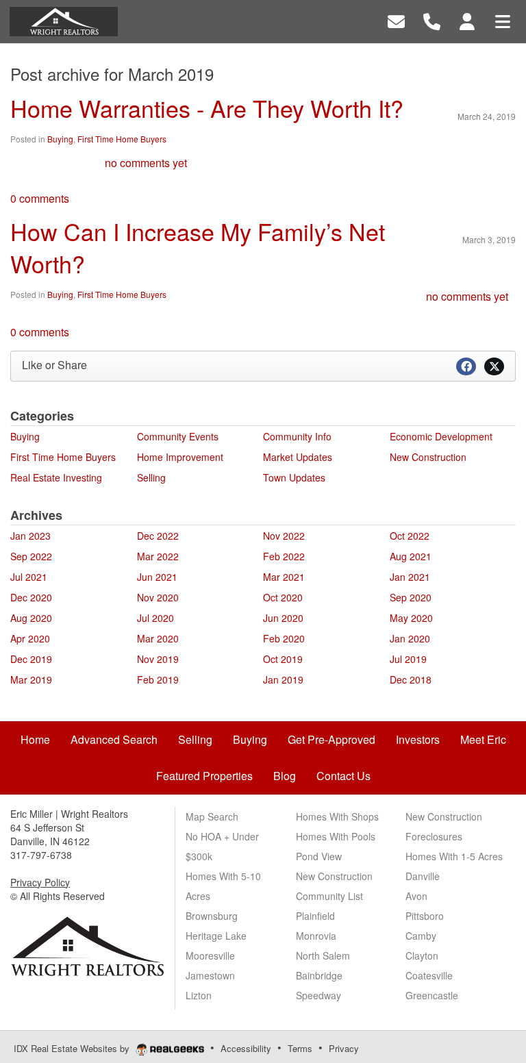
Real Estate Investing (56, 477)
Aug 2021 (410, 556)
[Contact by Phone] (431, 20)
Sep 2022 (31, 556)
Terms (300, 1048)
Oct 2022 (409, 535)
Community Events (177, 436)
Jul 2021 (28, 577)
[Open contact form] (396, 20)
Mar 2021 (284, 577)
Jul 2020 (155, 618)
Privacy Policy (40, 882)
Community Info (297, 436)
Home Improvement (180, 457)
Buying (60, 139)
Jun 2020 (283, 618)
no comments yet (146, 163)
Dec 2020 (31, 597)
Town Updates (294, 477)
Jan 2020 (410, 638)
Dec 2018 (410, 679)
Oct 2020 (283, 597)
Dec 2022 (158, 535)
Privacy (344, 1048)
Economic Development (441, 436)
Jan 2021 (410, 577)
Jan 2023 (30, 535)
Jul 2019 (408, 659)
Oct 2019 (283, 659)
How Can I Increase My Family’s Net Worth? (197, 247)
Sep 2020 (410, 597)
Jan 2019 (283, 679)
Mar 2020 (158, 638)
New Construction (428, 457)
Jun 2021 (157, 577)
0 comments (39, 198)
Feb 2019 (158, 679)
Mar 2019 (31, 679)
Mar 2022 (158, 556)
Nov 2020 (158, 597)
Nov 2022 (284, 535)
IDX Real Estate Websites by (73, 1048)
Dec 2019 (31, 659)
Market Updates (297, 457)
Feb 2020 (284, 638)
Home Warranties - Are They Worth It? (206, 108)
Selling (151, 477)
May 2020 (411, 618)
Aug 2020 (31, 618)
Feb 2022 (284, 556)
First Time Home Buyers (121, 139)
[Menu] (502, 20)
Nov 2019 (158, 659)
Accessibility (246, 1048)
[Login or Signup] (467, 20)
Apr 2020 (30, 638)
